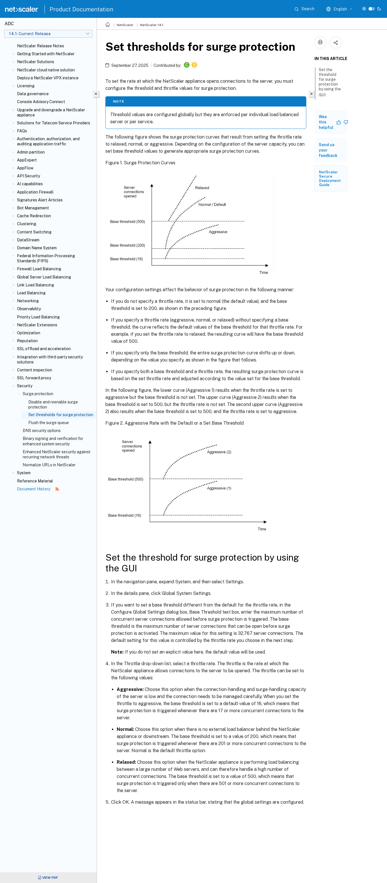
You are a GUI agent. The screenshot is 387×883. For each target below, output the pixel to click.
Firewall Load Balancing (39, 269)
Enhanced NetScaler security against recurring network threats (56, 454)
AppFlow (25, 168)
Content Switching (34, 232)
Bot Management (33, 208)
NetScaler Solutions (35, 61)
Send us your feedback (328, 150)
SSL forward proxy (34, 378)
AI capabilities (30, 184)
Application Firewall (35, 192)
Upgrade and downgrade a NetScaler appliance (51, 112)
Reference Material (35, 481)
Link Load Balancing (35, 285)
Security (24, 386)
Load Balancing (31, 293)
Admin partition (31, 152)
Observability (29, 309)
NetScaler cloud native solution (46, 70)
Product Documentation (81, 9)
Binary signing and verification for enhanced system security (53, 441)
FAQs (22, 131)
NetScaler (125, 25)
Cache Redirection (34, 216)
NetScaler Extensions (37, 325)
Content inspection (34, 370)
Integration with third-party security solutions (50, 359)
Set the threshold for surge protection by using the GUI (330, 82)
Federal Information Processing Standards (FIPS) (46, 258)
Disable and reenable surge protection (53, 404)
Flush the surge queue (48, 422)
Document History (34, 489)
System (24, 473)
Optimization (28, 333)
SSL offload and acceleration (44, 348)
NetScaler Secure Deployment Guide (330, 178)
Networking (28, 301)
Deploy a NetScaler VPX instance (47, 78)
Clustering (26, 224)
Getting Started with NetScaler (46, 54)
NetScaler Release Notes (40, 46)
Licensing (26, 86)
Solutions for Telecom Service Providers (53, 123)
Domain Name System (37, 248)
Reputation (27, 341)
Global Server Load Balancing (44, 277)
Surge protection (38, 394)
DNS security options (42, 430)
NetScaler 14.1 (151, 25)
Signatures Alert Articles (40, 200)
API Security (28, 176)
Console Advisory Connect (41, 101)
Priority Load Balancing (38, 317)
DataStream (28, 240)
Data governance (33, 94)
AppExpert (27, 160)
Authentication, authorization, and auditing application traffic (48, 141)
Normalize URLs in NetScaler (49, 465)
